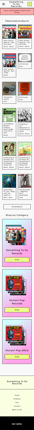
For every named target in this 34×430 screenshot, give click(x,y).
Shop (17, 260)
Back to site (17, 410)
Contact (17, 406)
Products (17, 399)
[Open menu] (3, 4)
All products (17, 207)
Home (17, 395)
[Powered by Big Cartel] (17, 423)
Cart (17, 402)
